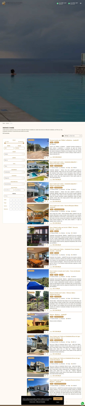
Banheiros (6, 209)
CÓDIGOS (14, 193)
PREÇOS (14, 140)
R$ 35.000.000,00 (21, 141)
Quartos (5, 205)
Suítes (5, 199)
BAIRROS (14, 157)
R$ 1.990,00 (7, 141)
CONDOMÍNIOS (14, 169)
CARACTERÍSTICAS (14, 181)
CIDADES (14, 151)
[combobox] (70, 135)
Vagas (5, 202)
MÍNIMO (8, 145)
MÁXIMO (19, 145)
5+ (23, 199)
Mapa (67, 135)
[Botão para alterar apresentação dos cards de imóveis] (63, 136)
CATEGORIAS (14, 175)
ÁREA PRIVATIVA (14, 187)
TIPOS (14, 163)
